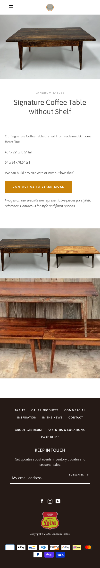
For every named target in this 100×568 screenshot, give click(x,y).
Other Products (45, 410)
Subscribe (76, 475)
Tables (20, 410)
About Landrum (28, 430)
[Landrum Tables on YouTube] (58, 501)
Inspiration (27, 417)
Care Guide (50, 437)
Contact (75, 417)
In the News (52, 417)
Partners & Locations (66, 430)
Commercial (74, 410)
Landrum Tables (61, 534)
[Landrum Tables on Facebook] (42, 501)
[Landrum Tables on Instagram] (50, 501)
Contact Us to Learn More (38, 186)
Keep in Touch (50, 450)
